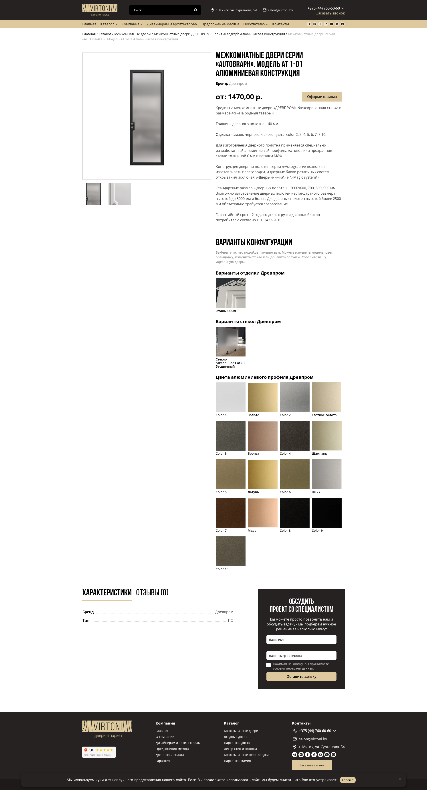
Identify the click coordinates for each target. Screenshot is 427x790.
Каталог (107, 24)
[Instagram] (314, 24)
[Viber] (342, 24)
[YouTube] (331, 24)
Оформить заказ (322, 96)
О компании (165, 737)
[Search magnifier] (195, 10)
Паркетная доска (237, 743)
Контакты (280, 24)
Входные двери (236, 737)
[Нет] (400, 779)
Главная (89, 24)
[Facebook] (320, 24)
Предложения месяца (172, 749)
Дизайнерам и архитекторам (172, 24)
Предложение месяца (220, 24)
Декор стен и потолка (240, 749)
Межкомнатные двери (132, 34)
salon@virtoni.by (280, 10)
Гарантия (163, 761)
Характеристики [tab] (107, 593)
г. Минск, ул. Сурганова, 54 (236, 10)
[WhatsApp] (337, 24)
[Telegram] (309, 24)
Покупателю (254, 24)
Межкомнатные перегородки (246, 755)
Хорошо (348, 780)
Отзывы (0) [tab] (152, 593)
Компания (130, 24)
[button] (146, 116)
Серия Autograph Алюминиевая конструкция (249, 34)
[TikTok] (326, 24)
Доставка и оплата (170, 755)
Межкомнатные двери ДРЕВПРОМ (181, 34)
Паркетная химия (237, 761)
